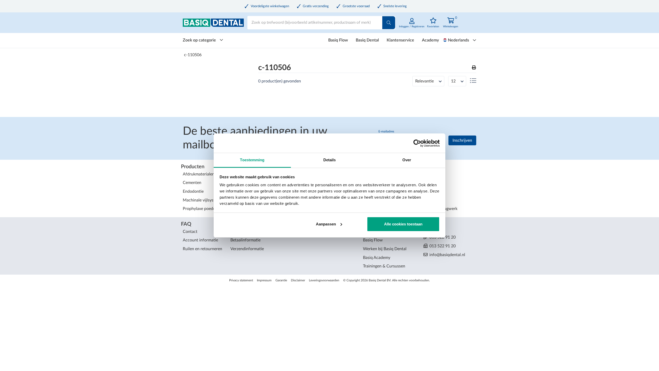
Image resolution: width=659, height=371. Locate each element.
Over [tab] (406, 160)
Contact (190, 232)
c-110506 (193, 55)
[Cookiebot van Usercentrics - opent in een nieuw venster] (417, 143)
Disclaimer (298, 280)
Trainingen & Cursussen (384, 266)
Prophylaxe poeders (201, 209)
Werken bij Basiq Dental (384, 249)
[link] (411, 25)
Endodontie (193, 191)
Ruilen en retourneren (202, 249)
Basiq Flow (338, 40)
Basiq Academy (376, 258)
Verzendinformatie (247, 249)
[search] (389, 23)
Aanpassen (326, 224)
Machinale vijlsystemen (204, 200)
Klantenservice (400, 40)
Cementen (192, 183)
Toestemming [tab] (252, 160)
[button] (474, 68)
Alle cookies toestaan (403, 224)
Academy (430, 40)
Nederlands (458, 40)
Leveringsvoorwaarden (324, 280)
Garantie (281, 280)
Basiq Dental (367, 40)
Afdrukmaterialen (198, 174)
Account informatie (200, 240)
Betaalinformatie (245, 240)
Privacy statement (241, 280)
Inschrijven (462, 140)
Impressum (264, 280)
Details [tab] (329, 160)
